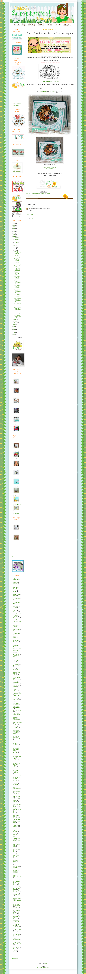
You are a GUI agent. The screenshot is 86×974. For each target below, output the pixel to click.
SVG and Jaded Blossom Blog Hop (16, 905)
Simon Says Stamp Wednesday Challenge (17, 863)
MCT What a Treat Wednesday (16, 778)
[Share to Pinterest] (46, 192)
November (16, 239)
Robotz (14, 846)
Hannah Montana (16, 682)
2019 (14, 234)
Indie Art (14, 689)
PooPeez (14, 833)
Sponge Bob (15, 875)
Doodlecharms (15, 645)
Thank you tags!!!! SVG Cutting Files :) (17, 313)
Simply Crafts (15, 867)
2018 (14, 236)
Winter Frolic (15, 946)
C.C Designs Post (16, 598)
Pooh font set (15, 831)
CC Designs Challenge (15, 616)
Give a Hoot (15, 674)
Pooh (14, 830)
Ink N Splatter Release (17, 695)
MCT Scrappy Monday (17, 761)
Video (14, 938)
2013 (14, 331)
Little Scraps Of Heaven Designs (16, 731)
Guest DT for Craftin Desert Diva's (16, 678)
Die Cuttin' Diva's (16, 640)
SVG (14, 902)
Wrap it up (15, 950)
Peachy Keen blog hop (17, 819)
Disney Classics (16, 641)
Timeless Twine (16, 933)
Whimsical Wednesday (17, 943)
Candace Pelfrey (17, 103)
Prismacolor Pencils (16, 840)
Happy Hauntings (16, 685)
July (15, 245)
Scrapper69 (31, 206)
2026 (14, 223)
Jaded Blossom (16, 699)
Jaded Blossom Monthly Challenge (16, 704)
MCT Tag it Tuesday (16, 768)
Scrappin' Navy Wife (17, 504)
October (15, 240)
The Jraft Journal (16, 928)
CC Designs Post (16, 617)
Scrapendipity (16, 460)
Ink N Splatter (15, 692)
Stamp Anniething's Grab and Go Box (16, 887)
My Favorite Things (16, 796)
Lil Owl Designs (16, 513)
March (15, 319)
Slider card (15, 868)
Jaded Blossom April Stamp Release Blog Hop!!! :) (17, 273)
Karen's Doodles (16, 719)
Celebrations (15, 623)
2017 (14, 324)
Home (50, 216)
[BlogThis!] (42, 192)
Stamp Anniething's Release (39, 193)
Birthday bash (15, 592)
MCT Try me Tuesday (17, 775)
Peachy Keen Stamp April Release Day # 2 (17, 256)
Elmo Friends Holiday (17, 648)
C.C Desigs (15, 599)
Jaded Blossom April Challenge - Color (17, 316)
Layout (14, 726)
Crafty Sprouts (15, 632)
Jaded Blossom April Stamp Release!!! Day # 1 (17, 296)
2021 (14, 231)
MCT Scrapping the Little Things (16, 759)
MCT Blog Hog (15, 743)
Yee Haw (14, 951)
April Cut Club (15, 582)
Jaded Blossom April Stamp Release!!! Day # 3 (17, 287)
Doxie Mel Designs (17, 415)
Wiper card (15, 948)
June (15, 247)
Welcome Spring (16, 942)
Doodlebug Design (16, 643)
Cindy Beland (16, 105)
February (16, 321)
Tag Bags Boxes (16, 921)
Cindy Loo (15, 626)
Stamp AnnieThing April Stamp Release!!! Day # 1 (17, 309)
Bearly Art (15, 588)
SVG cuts (14, 909)
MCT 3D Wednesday (17, 738)
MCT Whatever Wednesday (16, 780)
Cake (14, 604)
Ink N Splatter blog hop (17, 693)
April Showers (15, 583)
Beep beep (15, 590)
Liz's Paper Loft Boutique (16, 733)
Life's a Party (15, 728)
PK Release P (15, 826)
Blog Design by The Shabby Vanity (43, 967)
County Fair (15, 630)
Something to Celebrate (15, 872)
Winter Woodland (16, 947)
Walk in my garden (16, 939)
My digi (14, 795)
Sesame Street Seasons (15, 861)
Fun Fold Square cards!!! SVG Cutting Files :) (17, 269)
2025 (14, 225)
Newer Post (28, 216)
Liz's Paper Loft (16, 495)
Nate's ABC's (15, 801)
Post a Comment (30, 214)
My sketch (15, 800)
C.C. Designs (15, 601)
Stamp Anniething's (32, 193)
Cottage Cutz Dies (16, 629)
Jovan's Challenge (16, 714)
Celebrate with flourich (17, 621)
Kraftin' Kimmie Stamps (17, 722)
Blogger (45, 963)
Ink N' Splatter (15, 698)
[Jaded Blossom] (18, 78)
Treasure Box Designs (17, 935)
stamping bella (15, 893)
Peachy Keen (15, 817)
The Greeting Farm (16, 926)
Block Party (15, 595)
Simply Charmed (16, 866)
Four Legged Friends (17, 665)
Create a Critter (16, 633)
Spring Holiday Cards (17, 876)
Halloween (15, 681)
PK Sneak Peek (16, 825)
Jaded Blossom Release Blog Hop (16, 707)
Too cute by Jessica (16, 934)
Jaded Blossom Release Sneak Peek (17, 710)
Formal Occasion (16, 664)
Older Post (72, 216)
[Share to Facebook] (44, 192)
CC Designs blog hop (17, 613)
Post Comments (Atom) (35, 218)
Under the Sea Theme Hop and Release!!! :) (17, 252)
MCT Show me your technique (16, 764)
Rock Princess (15, 848)
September (16, 242)
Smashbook (15, 870)
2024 (14, 226)
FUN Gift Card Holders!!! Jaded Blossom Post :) (17, 263)
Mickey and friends (16, 788)
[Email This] (41, 192)
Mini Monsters (15, 790)
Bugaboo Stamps (16, 597)
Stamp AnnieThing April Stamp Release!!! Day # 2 (17, 305)
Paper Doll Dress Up (17, 809)
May (15, 248)
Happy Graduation (16, 683)
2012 (14, 332)
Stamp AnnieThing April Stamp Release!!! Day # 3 (17, 300)
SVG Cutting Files (47, 193)
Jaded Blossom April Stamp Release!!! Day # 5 (17, 278)
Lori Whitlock (15, 734)
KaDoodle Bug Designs (15, 718)
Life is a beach (15, 727)
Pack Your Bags (16, 806)
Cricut (14, 636)
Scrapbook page (16, 849)
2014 (14, 329)
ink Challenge (15, 690)
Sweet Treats (15, 918)
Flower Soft (15, 663)
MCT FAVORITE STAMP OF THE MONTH (16, 749)
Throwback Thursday (17, 929)
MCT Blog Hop (15, 744)
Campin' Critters (16, 606)
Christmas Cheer (16, 625)
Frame (14, 668)
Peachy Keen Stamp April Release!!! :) (16, 259)
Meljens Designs (16, 785)
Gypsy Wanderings (16, 679)
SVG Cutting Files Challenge (16, 913)
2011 (14, 334)
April (15, 250)
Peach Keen (15, 814)
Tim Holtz (15, 931)
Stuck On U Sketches (17, 900)
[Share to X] (43, 192)
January (15, 322)
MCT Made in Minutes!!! (15, 755)
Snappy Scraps (16, 451)
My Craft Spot (15, 793)
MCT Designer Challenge (15, 746)
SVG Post (15, 915)
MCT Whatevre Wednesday (16, 783)
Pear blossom (15, 823)
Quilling (14, 842)
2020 (14, 233)
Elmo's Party (15, 650)
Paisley (14, 808)
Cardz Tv (14, 610)
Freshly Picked (15, 670)
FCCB (14, 661)
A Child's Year (15, 580)
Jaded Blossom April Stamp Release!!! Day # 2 (17, 291)
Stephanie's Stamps (16, 894)
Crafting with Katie (17, 486)
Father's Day (15, 660)
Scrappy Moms (16, 855)
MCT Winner (15, 784)
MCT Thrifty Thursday (17, 772)
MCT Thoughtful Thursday (16, 771)
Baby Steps (15, 587)
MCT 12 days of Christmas (16, 737)
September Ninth (17, 477)
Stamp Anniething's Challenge (16, 884)
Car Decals (15, 607)
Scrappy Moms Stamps (17, 856)
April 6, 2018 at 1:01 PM (33, 212)
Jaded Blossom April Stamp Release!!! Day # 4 (17, 282)
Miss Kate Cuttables (16, 791)
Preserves (15, 834)
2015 (14, 327)
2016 (14, 326)
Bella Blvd (15, 591)
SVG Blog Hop (15, 907)
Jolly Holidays (15, 713)
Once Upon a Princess (17, 804)
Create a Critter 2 (16, 634)
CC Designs (15, 611)
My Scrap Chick (16, 798)
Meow (14, 787)
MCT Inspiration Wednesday (16, 752)
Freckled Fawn (15, 669)
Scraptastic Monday (16, 859)
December (16, 237)
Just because (15, 715)
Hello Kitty (15, 686)
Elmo (14, 646)
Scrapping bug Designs (15, 851)
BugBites (15, 424)
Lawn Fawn (15, 724)
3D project (15, 578)
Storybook (15, 896)
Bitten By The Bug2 (16, 594)
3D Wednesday (16, 579)
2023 (14, 228)
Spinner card (15, 874)
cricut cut (14, 637)
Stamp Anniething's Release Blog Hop (16, 891)
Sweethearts (15, 920)
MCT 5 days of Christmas (15, 741)
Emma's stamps (16, 654)
